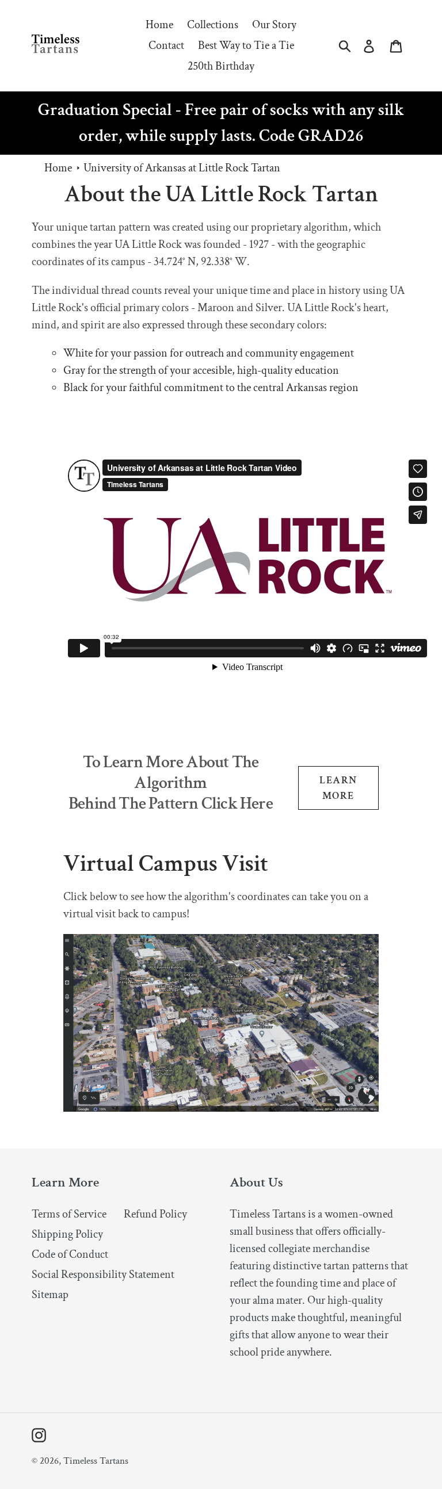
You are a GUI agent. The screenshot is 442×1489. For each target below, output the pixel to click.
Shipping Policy (67, 1234)
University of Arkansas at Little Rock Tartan (181, 167)
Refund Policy (155, 1214)
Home (58, 167)
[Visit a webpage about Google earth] (221, 1108)
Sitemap (50, 1294)
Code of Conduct (70, 1254)
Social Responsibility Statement (103, 1274)
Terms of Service (69, 1214)
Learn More (338, 788)
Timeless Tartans (95, 1460)
